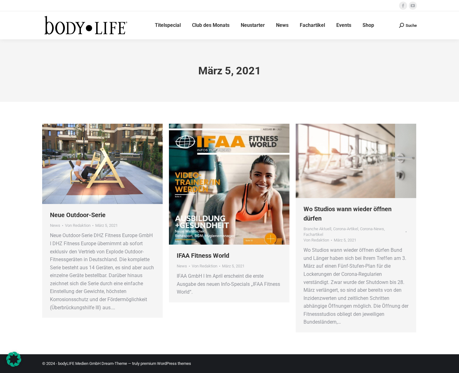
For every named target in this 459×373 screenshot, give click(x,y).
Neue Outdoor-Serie (78, 215)
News (55, 225)
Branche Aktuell (317, 228)
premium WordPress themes (166, 363)
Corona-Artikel (345, 228)
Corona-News (372, 228)
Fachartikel (313, 234)
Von (78, 225)
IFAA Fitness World (203, 255)
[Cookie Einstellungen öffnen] (13, 365)
